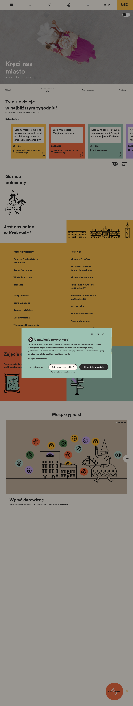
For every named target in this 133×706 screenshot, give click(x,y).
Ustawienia (38, 367)
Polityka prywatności (37, 358)
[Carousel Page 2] (119, 422)
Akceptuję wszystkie (94, 367)
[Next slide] (124, 164)
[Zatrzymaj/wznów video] (126, 15)
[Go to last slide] (114, 164)
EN (105, 5)
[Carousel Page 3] (122, 422)
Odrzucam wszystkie (63, 367)
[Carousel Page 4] (125, 422)
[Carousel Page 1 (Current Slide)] (116, 422)
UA (109, 5)
